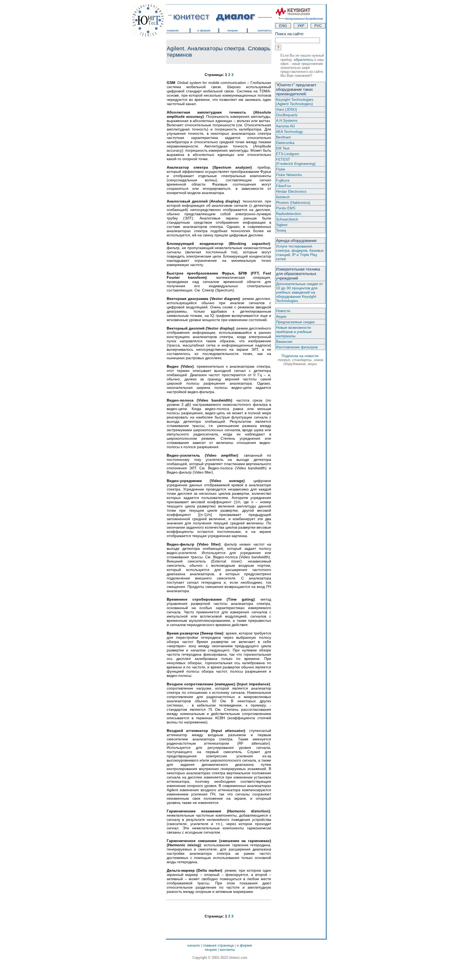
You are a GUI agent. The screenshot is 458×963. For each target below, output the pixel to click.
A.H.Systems (286, 120)
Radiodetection (288, 214)
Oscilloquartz (287, 115)
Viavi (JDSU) (286, 109)
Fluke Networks (289, 175)
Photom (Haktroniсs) (293, 202)
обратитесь (303, 59)
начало (193, 945)
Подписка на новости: (300, 360)
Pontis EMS (285, 208)
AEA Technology (289, 131)
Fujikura (282, 180)
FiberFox (283, 186)
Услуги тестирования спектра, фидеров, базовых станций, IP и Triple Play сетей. (300, 252)
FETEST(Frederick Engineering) (296, 161)
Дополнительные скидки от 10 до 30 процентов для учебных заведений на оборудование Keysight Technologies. (299, 292)
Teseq (281, 230)
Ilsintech (283, 197)
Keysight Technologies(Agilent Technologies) (294, 101)
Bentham (283, 137)
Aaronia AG (285, 126)
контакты (227, 949)
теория (211, 949)
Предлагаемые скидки (295, 322)
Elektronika (285, 143)
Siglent (281, 225)
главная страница (218, 945)
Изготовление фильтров (297, 347)
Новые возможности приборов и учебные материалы (294, 331)
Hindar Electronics (291, 191)
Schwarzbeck (287, 219)
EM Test (282, 148)
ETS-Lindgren (287, 154)
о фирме (244, 945)
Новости (283, 311)
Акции (281, 316)
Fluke (280, 169)
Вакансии (284, 341)
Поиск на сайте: (289, 34)
